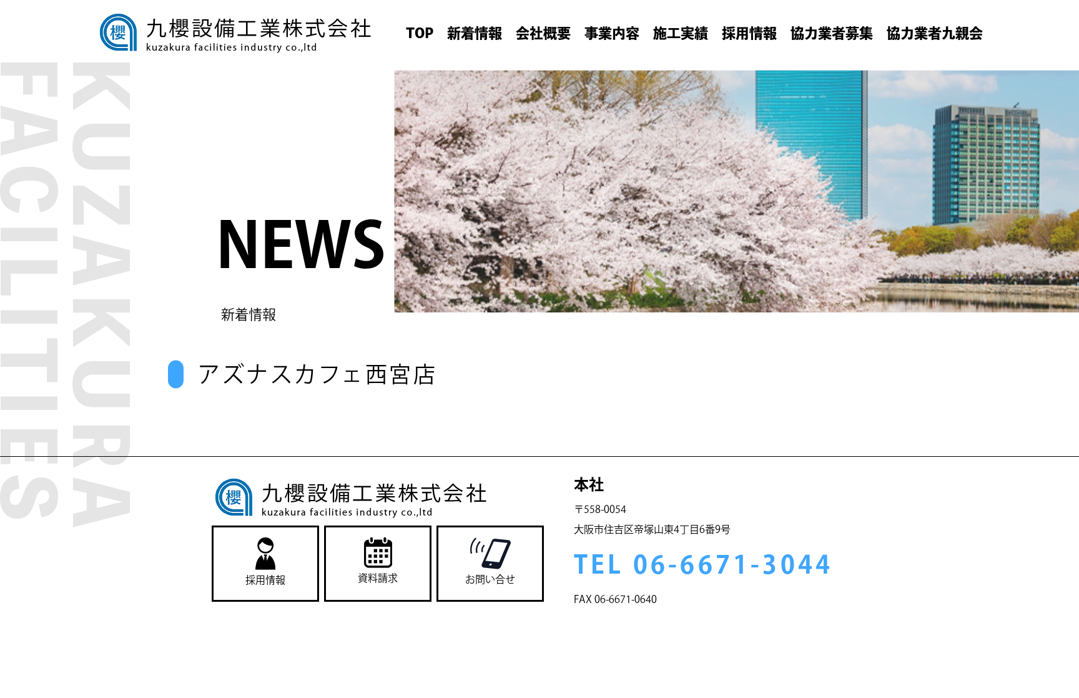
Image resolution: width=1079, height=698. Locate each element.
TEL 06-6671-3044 (703, 564)
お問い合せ (490, 579)
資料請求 (378, 578)
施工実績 (680, 33)
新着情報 (474, 33)
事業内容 (611, 33)
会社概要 (543, 33)
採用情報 (749, 33)
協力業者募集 (832, 33)
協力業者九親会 (935, 33)
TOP (419, 33)
